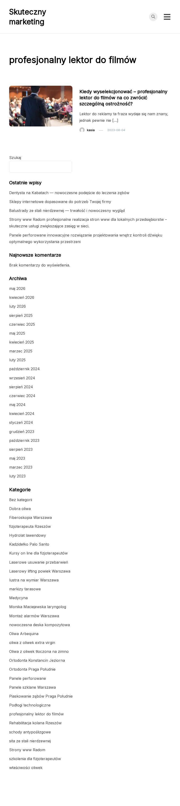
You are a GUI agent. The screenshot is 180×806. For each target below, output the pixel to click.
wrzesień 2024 (22, 378)
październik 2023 (24, 440)
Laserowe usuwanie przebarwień (38, 562)
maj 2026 (17, 288)
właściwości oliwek (25, 767)
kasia (91, 130)
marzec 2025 (20, 351)
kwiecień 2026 (21, 297)
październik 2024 (24, 368)
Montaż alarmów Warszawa (34, 616)
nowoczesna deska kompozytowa (39, 624)
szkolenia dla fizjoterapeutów (35, 758)
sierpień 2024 (21, 387)
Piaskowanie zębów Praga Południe (41, 696)
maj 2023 (17, 458)
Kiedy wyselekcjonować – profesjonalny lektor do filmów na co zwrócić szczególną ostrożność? (123, 98)
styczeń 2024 (21, 422)
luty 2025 (17, 360)
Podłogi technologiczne (30, 705)
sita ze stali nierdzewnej (30, 741)
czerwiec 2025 (22, 324)
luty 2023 (17, 476)
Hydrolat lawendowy (27, 535)
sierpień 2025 (21, 315)
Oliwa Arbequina (23, 633)
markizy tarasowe (25, 589)
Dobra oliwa (20, 508)
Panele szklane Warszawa (32, 687)
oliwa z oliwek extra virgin (32, 642)
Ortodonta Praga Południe (32, 669)
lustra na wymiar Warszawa (34, 580)
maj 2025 (17, 333)
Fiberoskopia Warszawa (30, 517)
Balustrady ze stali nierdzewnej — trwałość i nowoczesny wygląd (67, 210)
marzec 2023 (20, 467)
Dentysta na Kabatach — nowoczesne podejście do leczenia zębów (69, 192)
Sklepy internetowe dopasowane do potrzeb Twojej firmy (60, 201)
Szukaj (15, 157)
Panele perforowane (27, 678)
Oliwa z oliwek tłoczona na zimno (39, 651)
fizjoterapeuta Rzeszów (30, 526)
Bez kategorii (20, 499)
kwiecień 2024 (21, 413)
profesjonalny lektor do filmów (104, 83)
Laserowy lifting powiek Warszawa (39, 571)
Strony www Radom (27, 749)
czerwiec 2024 (22, 395)
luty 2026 (17, 306)
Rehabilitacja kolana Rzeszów (35, 723)
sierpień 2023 (21, 449)
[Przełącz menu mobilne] (167, 17)
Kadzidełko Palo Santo (29, 544)
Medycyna (18, 597)
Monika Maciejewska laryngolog (37, 606)
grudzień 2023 (21, 431)
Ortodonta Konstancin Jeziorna (37, 660)
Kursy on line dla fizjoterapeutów (38, 553)
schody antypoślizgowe (30, 732)
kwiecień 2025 (21, 342)
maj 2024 (17, 404)
